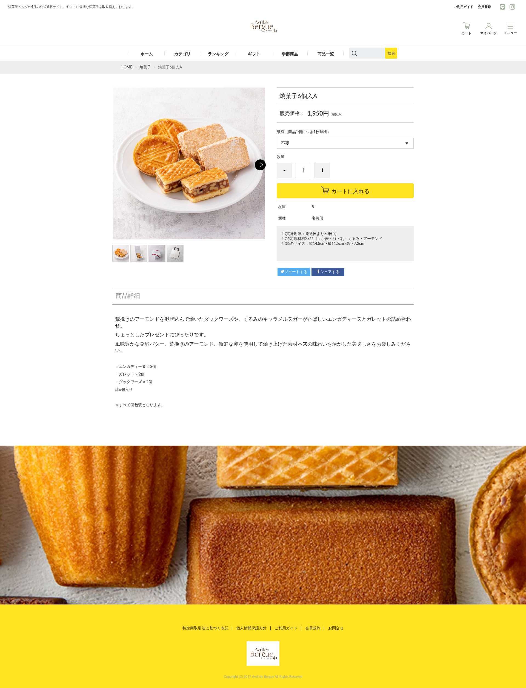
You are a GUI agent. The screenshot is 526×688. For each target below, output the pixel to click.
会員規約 (313, 628)
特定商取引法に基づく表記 (205, 628)
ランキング (218, 54)
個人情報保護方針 (251, 628)
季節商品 (290, 54)
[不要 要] (345, 143)
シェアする (329, 272)
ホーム (147, 54)
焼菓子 (145, 67)
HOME (126, 67)
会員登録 (484, 6)
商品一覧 (326, 54)
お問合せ (336, 628)
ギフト (254, 54)
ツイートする (295, 272)
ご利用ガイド (463, 6)
